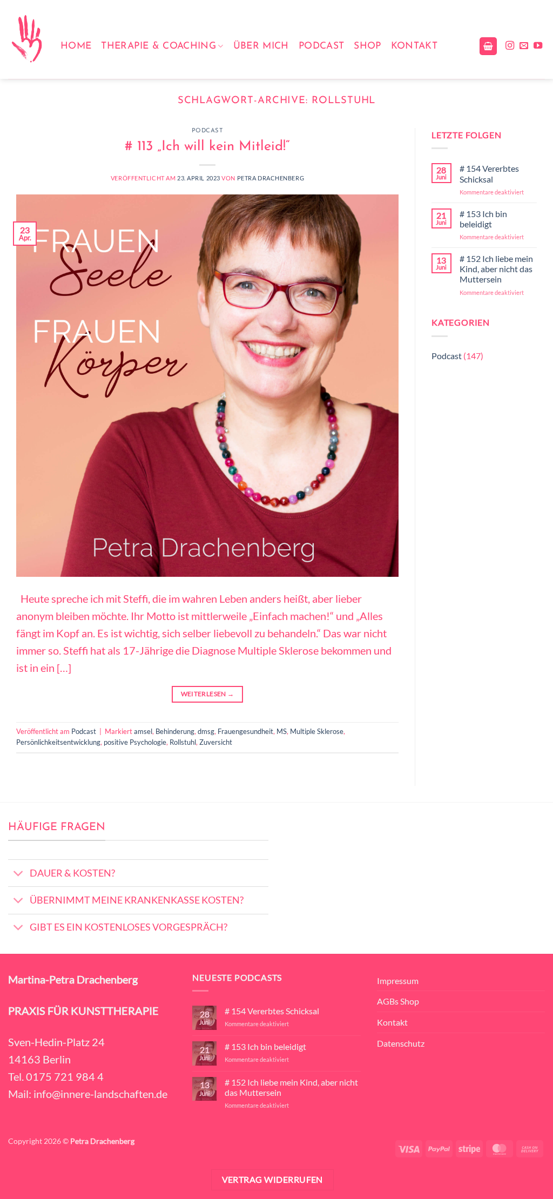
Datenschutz (400, 1043)
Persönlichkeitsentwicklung (58, 742)
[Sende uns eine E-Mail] (524, 46)
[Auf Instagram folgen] (509, 46)
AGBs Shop (398, 1001)
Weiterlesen (207, 694)
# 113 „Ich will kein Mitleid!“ (207, 146)
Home (75, 46)
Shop (367, 46)
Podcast (321, 46)
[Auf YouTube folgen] (538, 46)
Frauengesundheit (245, 731)
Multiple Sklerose (316, 731)
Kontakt (414, 46)
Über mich (261, 46)
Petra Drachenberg (271, 177)
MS (281, 731)
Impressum (398, 980)
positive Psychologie (135, 742)
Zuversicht (215, 742)
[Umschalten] (18, 874)
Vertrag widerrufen (272, 1179)
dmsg (206, 731)
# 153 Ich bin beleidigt (483, 218)
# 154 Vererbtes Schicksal (489, 173)
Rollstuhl (183, 742)
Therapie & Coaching (158, 46)
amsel (143, 731)
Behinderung (175, 731)
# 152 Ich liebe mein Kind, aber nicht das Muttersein (496, 268)
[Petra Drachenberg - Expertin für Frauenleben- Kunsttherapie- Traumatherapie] (26, 39)
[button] (488, 46)
